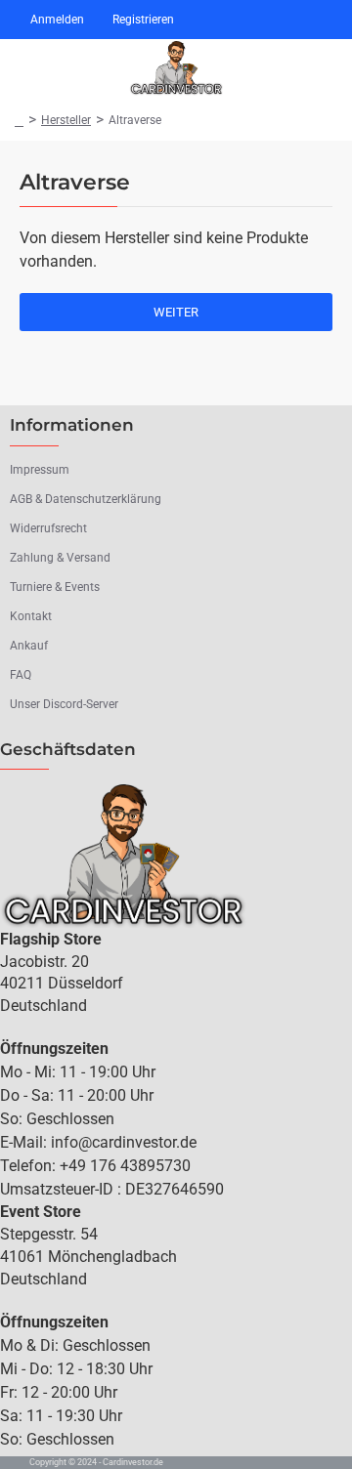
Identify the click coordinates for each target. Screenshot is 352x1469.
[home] (19, 120)
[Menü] (24, 68)
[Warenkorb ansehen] (320, 68)
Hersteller (66, 120)
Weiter (176, 312)
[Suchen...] (264, 68)
